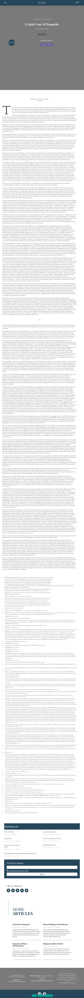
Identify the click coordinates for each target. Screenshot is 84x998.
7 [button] (66, 211)
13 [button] (30, 250)
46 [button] (10, 486)
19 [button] (8, 290)
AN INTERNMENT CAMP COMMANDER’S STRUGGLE (20, 854)
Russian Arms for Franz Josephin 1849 (11, 846)
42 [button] (41, 433)
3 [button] (14, 131)
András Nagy (46, 41)
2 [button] (44, 121)
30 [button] (25, 375)
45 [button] (66, 479)
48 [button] (38, 495)
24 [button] (72, 337)
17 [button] (15, 279)
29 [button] (52, 364)
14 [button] (63, 254)
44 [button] (59, 449)
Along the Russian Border (49, 832)
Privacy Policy (16, 979)
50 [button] (27, 505)
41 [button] (44, 422)
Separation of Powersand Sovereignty (19, 945)
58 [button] (7, 564)
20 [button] (40, 291)
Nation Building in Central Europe (55, 924)
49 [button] (11, 502)
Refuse (41, 995)
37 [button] (58, 401)
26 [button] (47, 353)
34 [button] (58, 395)
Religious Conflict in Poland (53, 944)
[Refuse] (81, 994)
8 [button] (57, 221)
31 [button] (14, 383)
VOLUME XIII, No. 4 (38, 19)
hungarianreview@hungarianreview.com (42, 980)
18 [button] (30, 285)
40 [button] (39, 411)
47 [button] (10, 492)
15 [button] (36, 272)
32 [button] (45, 390)
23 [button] (46, 309)
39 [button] (64, 406)
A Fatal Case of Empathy (21, 924)
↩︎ (46, 591)
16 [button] (55, 275)
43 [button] (10, 436)
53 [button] (29, 521)
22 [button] (48, 306)
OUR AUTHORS (9, 832)
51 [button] (16, 507)
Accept (34, 995)
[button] (5, 2)
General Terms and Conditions (17, 981)
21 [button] (39, 301)
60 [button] (60, 567)
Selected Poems (8, 839)
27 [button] (66, 355)
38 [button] (34, 404)
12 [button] (61, 246)
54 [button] (33, 532)
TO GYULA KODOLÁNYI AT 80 (52, 839)
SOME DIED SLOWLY (49, 845)
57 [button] (35, 554)
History (49, 19)
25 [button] (45, 348)
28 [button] (55, 358)
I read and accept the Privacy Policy (18, 871)
